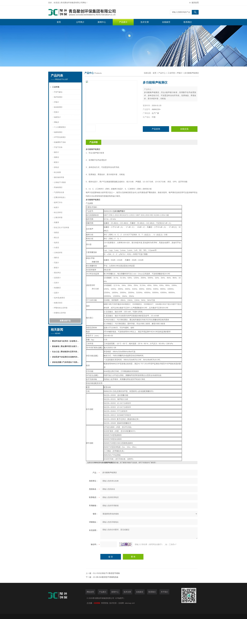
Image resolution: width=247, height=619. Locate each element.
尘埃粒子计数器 (60, 182)
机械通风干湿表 (60, 142)
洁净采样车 (58, 253)
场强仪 (56, 232)
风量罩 (56, 222)
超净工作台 (58, 202)
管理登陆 (104, 603)
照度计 (56, 112)
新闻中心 (102, 22)
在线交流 (184, 129)
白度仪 (56, 248)
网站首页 (90, 592)
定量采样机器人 (60, 197)
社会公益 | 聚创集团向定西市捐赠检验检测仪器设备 (66, 352)
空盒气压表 (58, 147)
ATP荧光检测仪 (60, 137)
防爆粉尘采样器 (60, 313)
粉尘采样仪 (58, 212)
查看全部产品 (65, 321)
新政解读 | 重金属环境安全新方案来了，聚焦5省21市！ (66, 346)
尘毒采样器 (58, 217)
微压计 (56, 152)
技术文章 (145, 22)
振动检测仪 (58, 107)
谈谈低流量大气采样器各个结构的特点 (66, 362)
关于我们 (164, 592)
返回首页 (195, 3)
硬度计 (56, 162)
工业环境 (55, 87)
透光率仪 (57, 273)
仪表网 (121, 603)
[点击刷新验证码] (125, 544)
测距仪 (56, 258)
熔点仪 (56, 237)
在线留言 (166, 22)
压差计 (56, 283)
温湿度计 (57, 278)
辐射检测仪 (58, 132)
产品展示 (123, 22)
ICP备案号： (120, 598)
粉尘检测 (57, 172)
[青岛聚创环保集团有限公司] (86, 12)
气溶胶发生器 (59, 192)
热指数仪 (57, 288)
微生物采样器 (59, 177)
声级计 (56, 102)
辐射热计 (57, 117)
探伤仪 (56, 167)
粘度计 (56, 207)
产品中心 (162, 73)
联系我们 (188, 22)
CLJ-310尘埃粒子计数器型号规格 (106, 573)
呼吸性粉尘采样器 (60, 308)
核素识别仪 (58, 303)
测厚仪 (56, 157)
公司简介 (80, 22)
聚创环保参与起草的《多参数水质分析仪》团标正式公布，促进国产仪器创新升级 (66, 341)
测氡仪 (56, 122)
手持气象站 (58, 92)
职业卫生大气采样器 (61, 227)
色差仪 (56, 243)
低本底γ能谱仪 (59, 298)
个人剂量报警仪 (60, 127)
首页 (59, 22)
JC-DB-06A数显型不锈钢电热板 (105, 577)
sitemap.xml (130, 603)
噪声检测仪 (58, 97)
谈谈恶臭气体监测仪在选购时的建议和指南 (66, 357)
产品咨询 (156, 129)
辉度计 (56, 268)
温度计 (56, 293)
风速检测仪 (58, 187)
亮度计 (56, 263)
